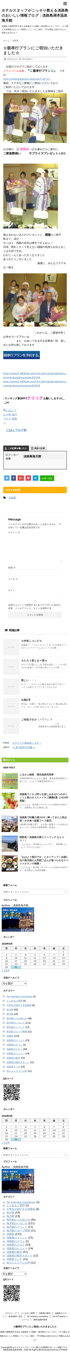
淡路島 (12, 497)
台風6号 (26, 699)
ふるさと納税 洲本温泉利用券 (37, 774)
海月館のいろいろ (16, 1022)
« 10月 (6, 970)
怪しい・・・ (29, 680)
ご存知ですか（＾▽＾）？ (36, 719)
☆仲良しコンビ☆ (31, 640)
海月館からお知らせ (17, 1018)
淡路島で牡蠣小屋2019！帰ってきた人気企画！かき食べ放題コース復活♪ (43, 819)
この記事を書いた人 (17, 448)
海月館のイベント (16, 1027)
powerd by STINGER (57, 1349)
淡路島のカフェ (14, 1044)
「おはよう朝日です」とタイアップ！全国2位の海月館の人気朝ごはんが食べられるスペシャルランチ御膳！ (44, 860)
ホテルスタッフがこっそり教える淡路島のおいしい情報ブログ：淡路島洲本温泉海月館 (35, 15)
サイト (11, 590)
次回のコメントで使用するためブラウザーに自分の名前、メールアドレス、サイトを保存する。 (34, 607)
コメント (14, 532)
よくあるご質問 (14, 1000)
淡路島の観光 (13, 1057)
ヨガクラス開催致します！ (27, 743)
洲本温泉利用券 (40, 1319)
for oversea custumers (19, 996)
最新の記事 (39, 448)
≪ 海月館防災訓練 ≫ (23, 747)
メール (13, 578)
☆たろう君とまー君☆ (34, 660)
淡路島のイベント (16, 1040)
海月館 (10, 1014)
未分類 (10, 1009)
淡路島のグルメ (14, 1049)
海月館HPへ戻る (15, 1316)
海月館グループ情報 (17, 1031)
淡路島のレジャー (16, 1053)
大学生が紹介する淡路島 (19, 1005)
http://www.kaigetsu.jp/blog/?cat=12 (26, 78)
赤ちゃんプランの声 (17, 1071)
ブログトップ (11, 1313)
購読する (10, 759)
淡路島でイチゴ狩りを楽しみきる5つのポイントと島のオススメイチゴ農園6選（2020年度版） (44, 797)
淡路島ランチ (13, 1066)
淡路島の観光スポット (18, 1062)
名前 (12, 567)
